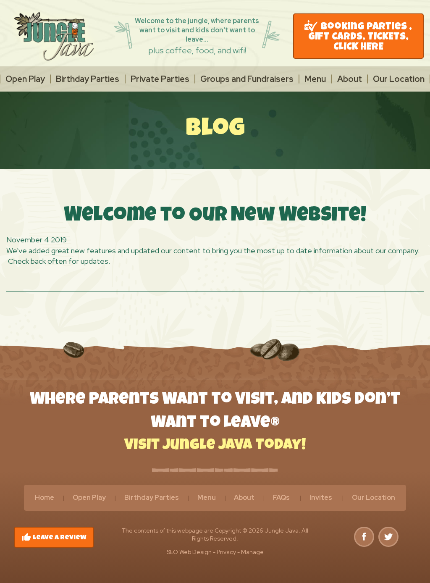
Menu (315, 79)
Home (44, 497)
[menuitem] (25, 79)
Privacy (226, 552)
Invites (320, 497)
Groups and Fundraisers (247, 79)
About (349, 79)
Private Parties (160, 79)
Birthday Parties (87, 79)
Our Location (399, 79)
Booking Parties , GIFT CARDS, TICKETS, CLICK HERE (360, 37)
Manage (252, 552)
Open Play (25, 79)
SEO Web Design (189, 552)
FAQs (281, 497)
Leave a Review (54, 537)
